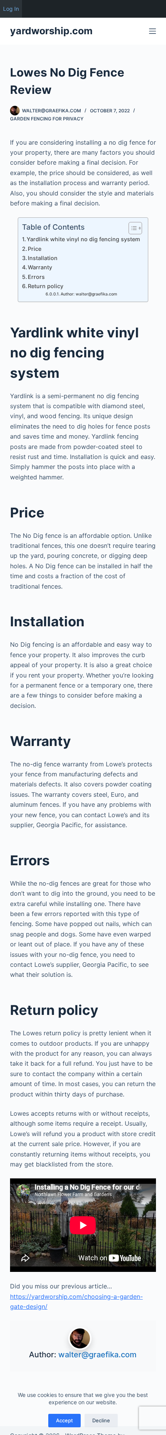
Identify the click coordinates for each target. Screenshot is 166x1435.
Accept (64, 1420)
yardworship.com (51, 31)
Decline (101, 1420)
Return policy (45, 286)
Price (34, 248)
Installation (43, 258)
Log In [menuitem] (11, 8)
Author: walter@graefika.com (89, 294)
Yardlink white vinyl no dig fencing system (83, 239)
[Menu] (152, 31)
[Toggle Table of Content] (131, 228)
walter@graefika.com (97, 1354)
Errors (36, 277)
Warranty (40, 267)
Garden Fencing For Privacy (46, 119)
